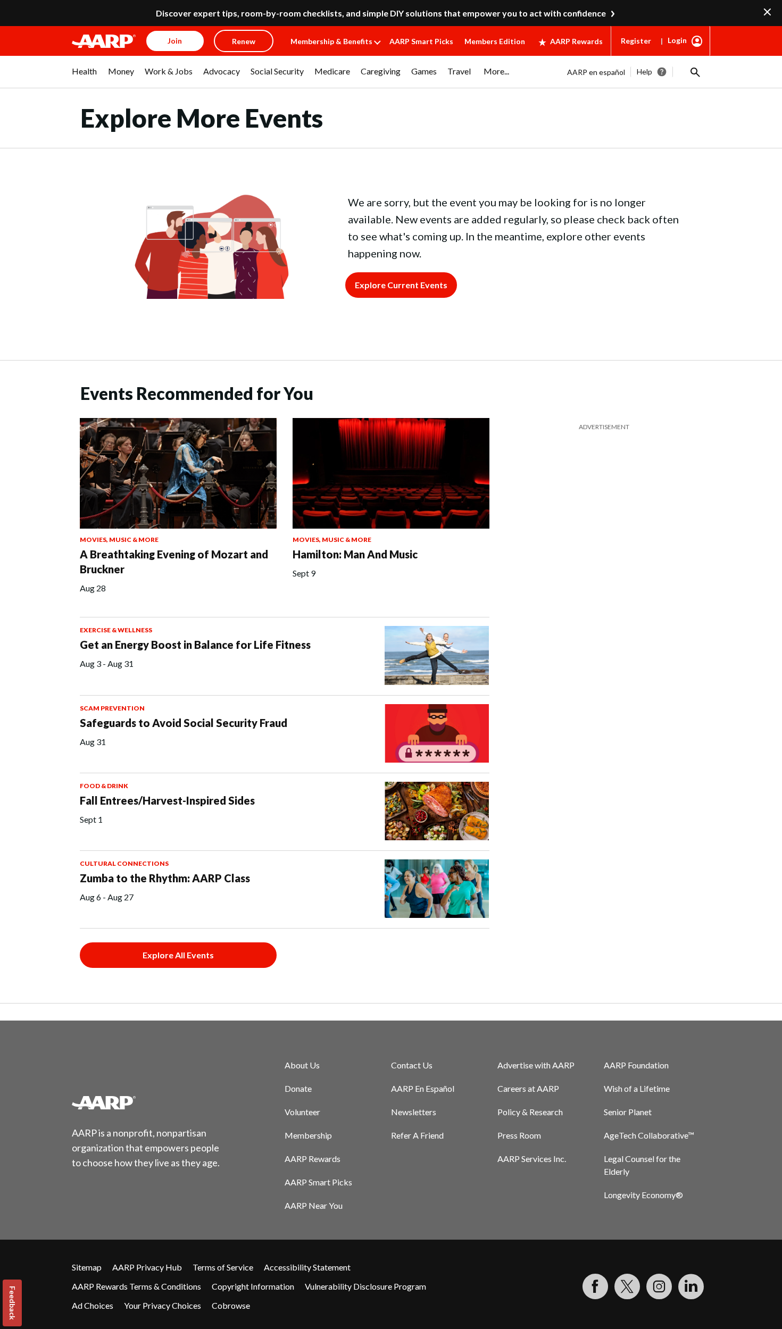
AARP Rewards (576, 41)
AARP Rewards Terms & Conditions (136, 1286)
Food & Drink (104, 786)
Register (636, 40)
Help (644, 71)
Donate (298, 1088)
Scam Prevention (112, 708)
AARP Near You (314, 1205)
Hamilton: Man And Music (355, 554)
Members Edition (494, 41)
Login (677, 40)
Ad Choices (92, 1305)
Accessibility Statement (307, 1267)
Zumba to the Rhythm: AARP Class (165, 878)
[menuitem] (84, 76)
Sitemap (87, 1267)
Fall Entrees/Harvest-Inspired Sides (167, 800)
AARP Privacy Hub (147, 1267)
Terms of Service (223, 1267)
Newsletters (413, 1112)
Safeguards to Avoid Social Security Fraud (183, 722)
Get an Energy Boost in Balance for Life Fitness (195, 644)
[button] (694, 72)
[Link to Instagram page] (659, 1286)
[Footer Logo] (146, 1102)
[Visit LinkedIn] (691, 1286)
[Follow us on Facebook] (595, 1286)
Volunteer (302, 1112)
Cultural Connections (124, 863)
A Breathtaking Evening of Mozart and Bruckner (174, 561)
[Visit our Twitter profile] (627, 1286)
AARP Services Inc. (531, 1159)
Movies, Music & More (119, 540)
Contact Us (411, 1065)
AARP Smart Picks (421, 41)
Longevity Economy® (643, 1195)
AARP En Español (422, 1088)
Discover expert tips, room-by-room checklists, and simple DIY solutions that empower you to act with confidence (381, 13)
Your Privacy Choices (162, 1305)
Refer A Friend (417, 1135)
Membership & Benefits (331, 41)
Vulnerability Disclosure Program (365, 1286)
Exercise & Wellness (116, 630)
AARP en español (596, 72)
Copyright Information (253, 1286)
